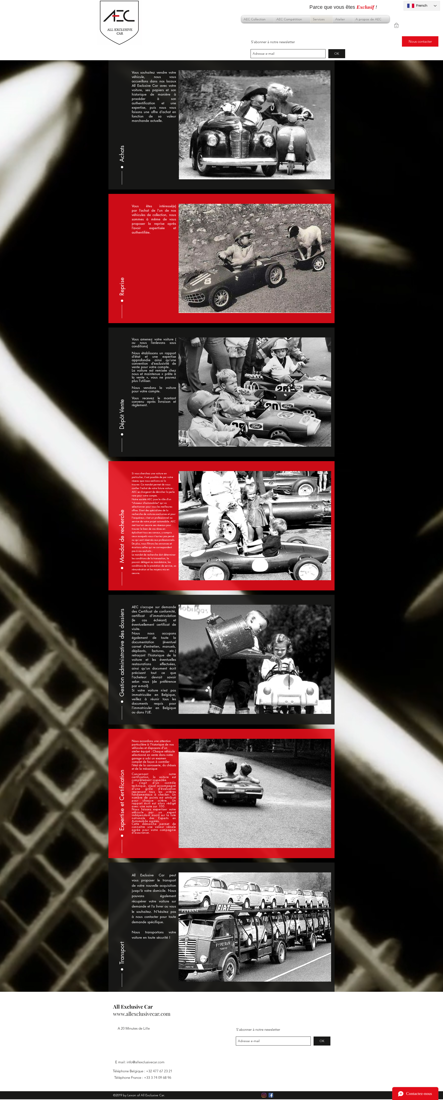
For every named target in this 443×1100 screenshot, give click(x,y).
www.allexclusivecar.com (142, 1013)
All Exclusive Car (133, 1006)
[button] (396, 25)
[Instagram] (264, 1095)
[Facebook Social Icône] (271, 1095)
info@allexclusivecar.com (146, 1062)
